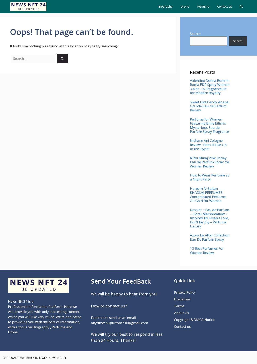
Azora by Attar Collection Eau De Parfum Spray (209, 237)
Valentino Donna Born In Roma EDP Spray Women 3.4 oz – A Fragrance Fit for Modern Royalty (209, 86)
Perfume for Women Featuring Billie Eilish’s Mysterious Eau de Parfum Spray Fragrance (209, 125)
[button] (241, 6)
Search (195, 33)
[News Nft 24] (28, 6)
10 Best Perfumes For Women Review (207, 250)
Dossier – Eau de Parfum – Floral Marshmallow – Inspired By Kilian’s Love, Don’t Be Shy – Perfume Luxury (209, 217)
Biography (165, 6)
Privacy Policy (185, 292)
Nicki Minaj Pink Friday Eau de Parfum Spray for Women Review (209, 162)
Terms (179, 306)
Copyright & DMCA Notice (194, 319)
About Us (181, 312)
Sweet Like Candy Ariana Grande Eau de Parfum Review (209, 106)
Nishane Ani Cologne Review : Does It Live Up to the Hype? (208, 144)
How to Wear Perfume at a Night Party (209, 177)
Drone (185, 6)
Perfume (203, 6)
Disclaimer (182, 299)
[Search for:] (33, 58)
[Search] (62, 58)
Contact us (224, 6)
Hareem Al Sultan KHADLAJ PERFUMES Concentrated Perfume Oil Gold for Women (208, 194)
